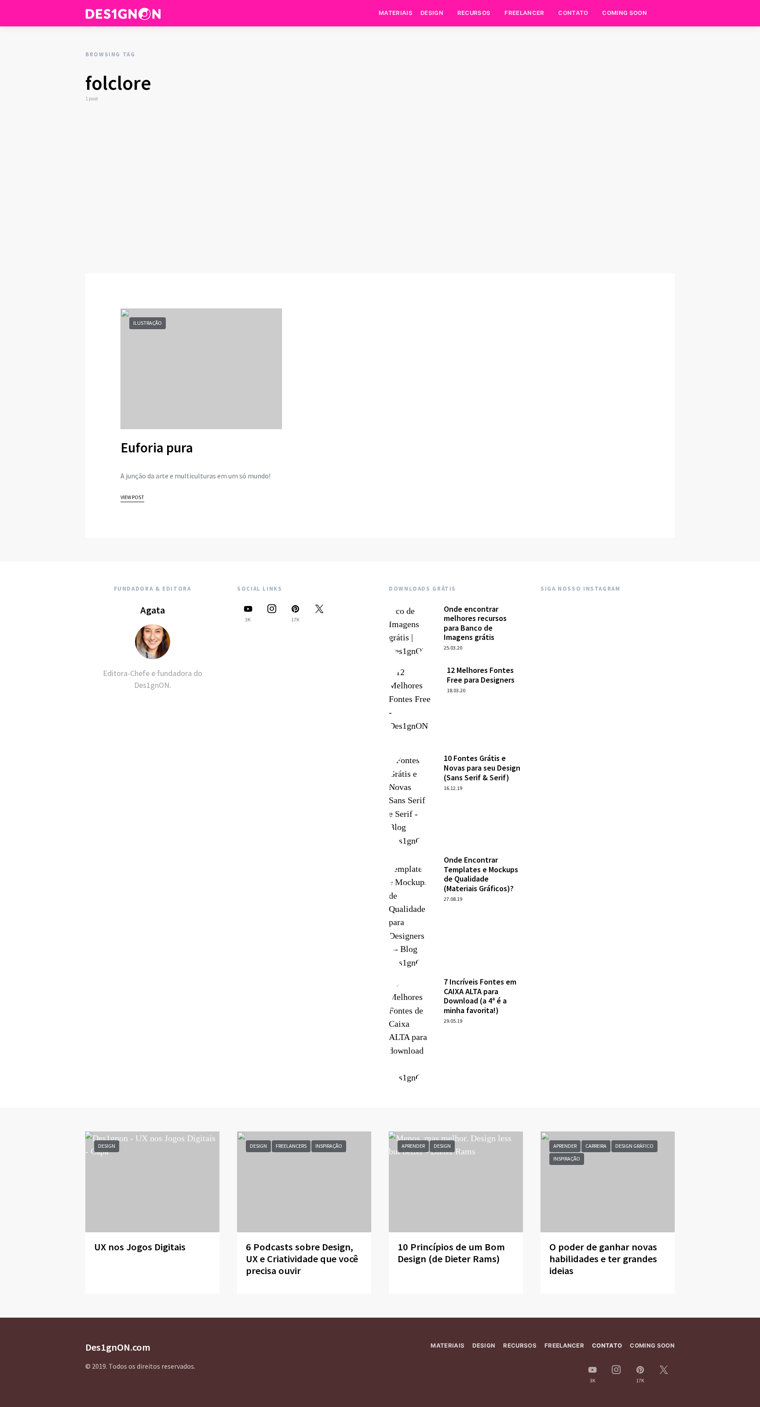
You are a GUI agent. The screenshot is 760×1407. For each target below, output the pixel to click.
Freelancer (524, 12)
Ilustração (147, 323)
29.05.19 (453, 1021)
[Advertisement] (380, 188)
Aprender (413, 1145)
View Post (132, 497)
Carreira (596, 1145)
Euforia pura (157, 447)
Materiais (396, 12)
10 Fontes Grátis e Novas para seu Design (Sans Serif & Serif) (482, 767)
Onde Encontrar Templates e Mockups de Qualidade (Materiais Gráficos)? (481, 874)
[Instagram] (272, 613)
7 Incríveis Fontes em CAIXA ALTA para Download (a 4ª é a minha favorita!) (480, 996)
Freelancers (291, 1145)
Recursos (474, 12)
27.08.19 (453, 899)
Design (431, 12)
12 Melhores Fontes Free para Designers (481, 675)
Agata (152, 610)
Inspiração (328, 1145)
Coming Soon (624, 12)
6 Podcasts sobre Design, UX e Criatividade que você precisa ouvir (302, 1259)
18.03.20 (456, 690)
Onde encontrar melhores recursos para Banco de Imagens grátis (475, 623)
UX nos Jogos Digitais (140, 1247)
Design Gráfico (634, 1145)
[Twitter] (319, 613)
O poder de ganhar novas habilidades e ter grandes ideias (603, 1259)
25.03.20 (453, 647)
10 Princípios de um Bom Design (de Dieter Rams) (451, 1253)
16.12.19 (453, 788)
